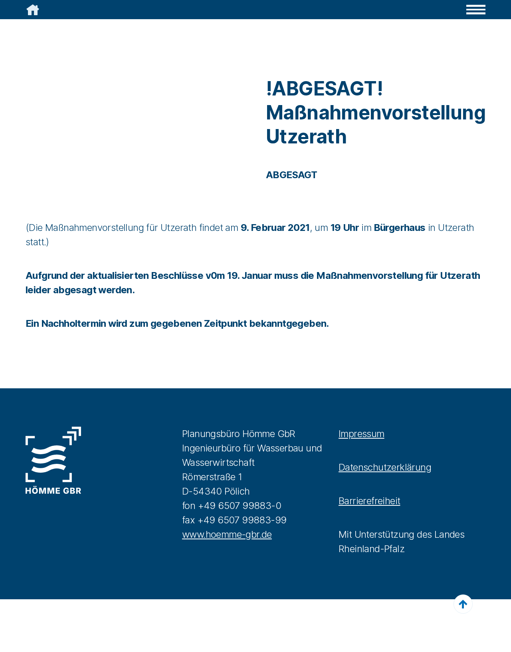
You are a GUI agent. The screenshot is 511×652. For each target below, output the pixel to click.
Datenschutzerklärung (385, 467)
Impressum (361, 433)
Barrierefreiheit (369, 501)
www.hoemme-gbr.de (227, 534)
